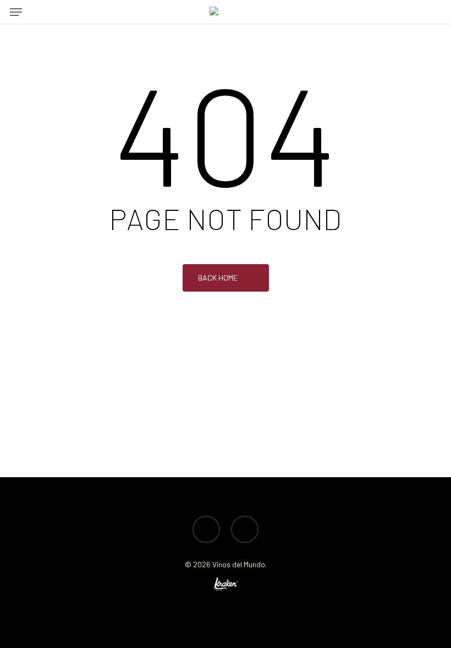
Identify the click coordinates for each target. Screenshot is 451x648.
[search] (38, 12)
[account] (409, 12)
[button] (16, 12)
